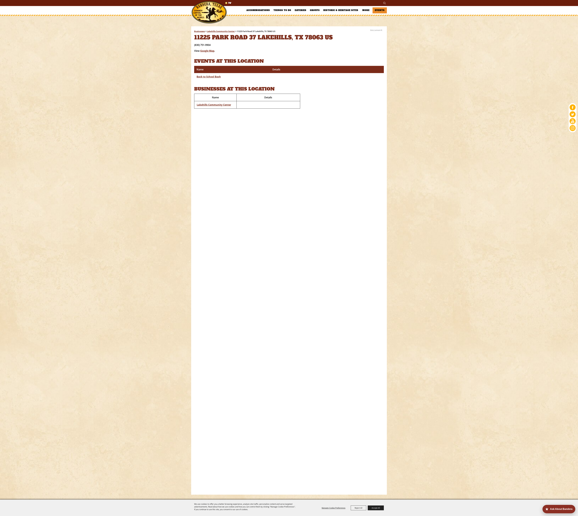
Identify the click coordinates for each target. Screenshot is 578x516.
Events (380, 10)
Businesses (199, 31)
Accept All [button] (376, 508)
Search (384, 3)
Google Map (207, 50)
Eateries (300, 10)
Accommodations (258, 10)
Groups (315, 10)
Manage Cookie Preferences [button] (333, 508)
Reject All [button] (358, 508)
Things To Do (282, 10)
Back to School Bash (209, 76)
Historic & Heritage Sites (340, 10)
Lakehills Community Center (221, 31)
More (366, 10)
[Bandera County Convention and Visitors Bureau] (209, 12)
